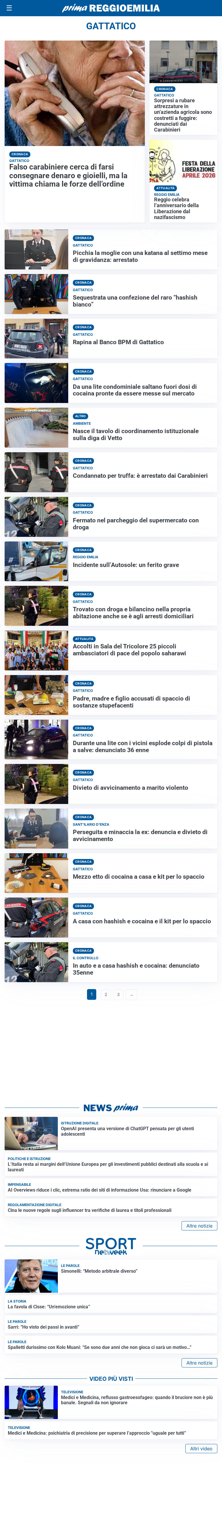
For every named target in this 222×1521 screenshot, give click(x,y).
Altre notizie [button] (199, 1226)
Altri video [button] (201, 1448)
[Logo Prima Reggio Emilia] (111, 8)
